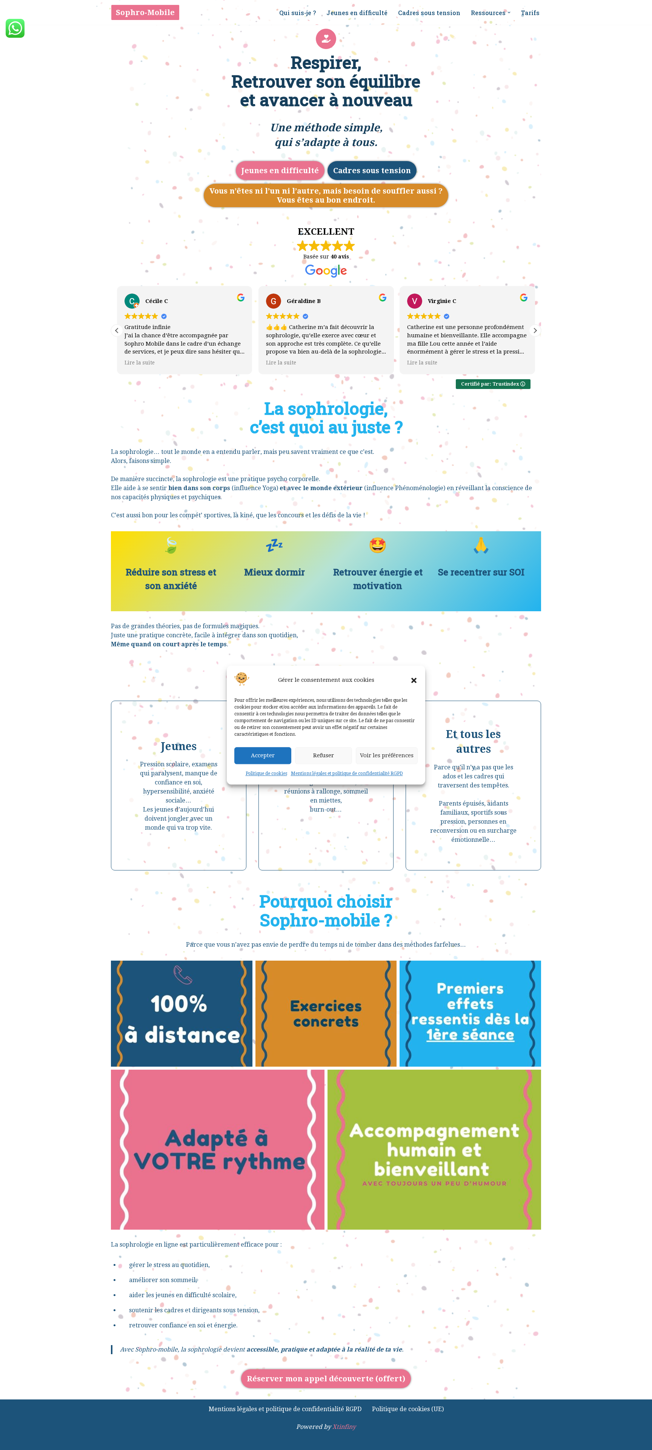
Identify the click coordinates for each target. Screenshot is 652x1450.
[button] (414, 680)
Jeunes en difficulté (357, 13)
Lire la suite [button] (140, 363)
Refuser (323, 755)
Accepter (263, 755)
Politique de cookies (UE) (408, 1409)
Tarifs (530, 13)
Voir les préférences (387, 755)
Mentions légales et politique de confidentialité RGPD (347, 773)
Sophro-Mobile (145, 12)
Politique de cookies (266, 773)
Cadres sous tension (429, 13)
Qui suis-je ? (297, 13)
